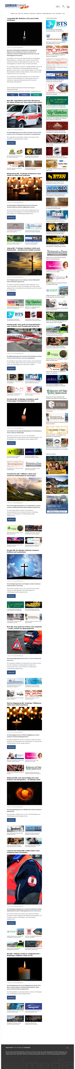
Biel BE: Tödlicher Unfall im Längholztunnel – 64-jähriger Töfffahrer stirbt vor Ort (24, 954)
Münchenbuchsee (47, 13)
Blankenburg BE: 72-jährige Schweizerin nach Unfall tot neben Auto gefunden (24, 174)
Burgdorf (26, 13)
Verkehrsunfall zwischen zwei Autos (17, 358)
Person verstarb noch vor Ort (18, 435)
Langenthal (39, 13)
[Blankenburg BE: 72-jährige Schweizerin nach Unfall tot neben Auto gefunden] (24, 189)
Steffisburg (58, 13)
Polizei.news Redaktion (18, 47)
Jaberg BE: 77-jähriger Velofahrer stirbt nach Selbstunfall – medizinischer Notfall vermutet (23, 249)
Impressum (9, 1047)
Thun (63, 13)
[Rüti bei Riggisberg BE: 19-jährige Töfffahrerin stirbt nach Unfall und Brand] (24, 718)
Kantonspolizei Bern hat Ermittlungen (17, 666)
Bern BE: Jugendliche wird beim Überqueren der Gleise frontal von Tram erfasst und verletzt (24, 101)
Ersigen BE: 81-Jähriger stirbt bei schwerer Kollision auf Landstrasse (23, 551)
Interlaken (32, 13)
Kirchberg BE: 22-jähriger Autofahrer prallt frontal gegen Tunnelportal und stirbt (22, 400)
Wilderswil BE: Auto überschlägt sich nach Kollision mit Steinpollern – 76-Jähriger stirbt (23, 778)
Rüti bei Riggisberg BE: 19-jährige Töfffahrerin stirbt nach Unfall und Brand (24, 704)
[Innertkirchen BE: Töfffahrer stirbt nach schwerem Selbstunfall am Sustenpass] (24, 489)
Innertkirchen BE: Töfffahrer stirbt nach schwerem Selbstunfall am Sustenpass (21, 474)
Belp (16, 13)
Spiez (53, 13)
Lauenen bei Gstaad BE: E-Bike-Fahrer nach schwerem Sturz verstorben (23, 851)
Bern (19, 13)
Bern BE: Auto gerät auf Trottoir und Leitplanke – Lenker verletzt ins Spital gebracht (24, 627)
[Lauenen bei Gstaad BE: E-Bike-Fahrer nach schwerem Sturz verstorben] (24, 879)
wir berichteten (35, 911)
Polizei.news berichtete (18, 73)
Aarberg (12, 13)
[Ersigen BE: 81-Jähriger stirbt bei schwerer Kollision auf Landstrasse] (24, 566)
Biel (22, 13)
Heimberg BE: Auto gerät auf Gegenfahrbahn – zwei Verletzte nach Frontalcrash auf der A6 (24, 325)
